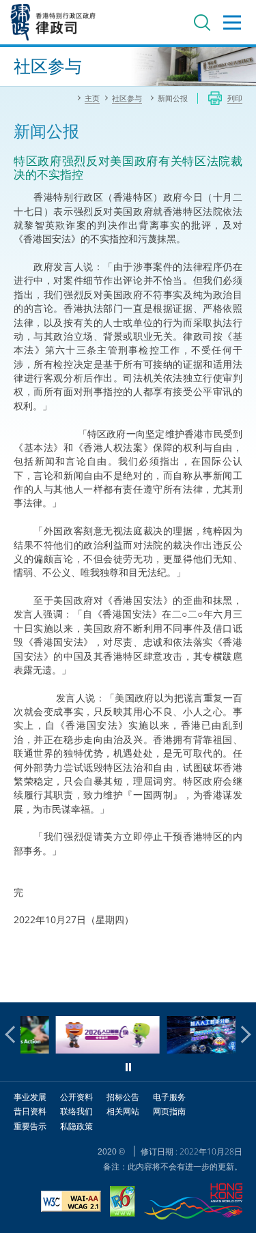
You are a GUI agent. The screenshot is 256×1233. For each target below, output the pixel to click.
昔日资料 (30, 1111)
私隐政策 (76, 1126)
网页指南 (169, 1111)
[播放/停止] (128, 1067)
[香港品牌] (193, 1203)
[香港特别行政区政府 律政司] (53, 22)
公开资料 (76, 1097)
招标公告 (122, 1097)
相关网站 (122, 1111)
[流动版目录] (232, 22)
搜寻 (202, 22)
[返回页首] (237, 984)
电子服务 (169, 1097)
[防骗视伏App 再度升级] (196, 1049)
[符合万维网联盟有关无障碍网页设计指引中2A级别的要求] (71, 1203)
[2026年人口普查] (85, 1049)
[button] (13, 1034)
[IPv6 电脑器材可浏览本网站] (122, 1203)
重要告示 (30, 1126)
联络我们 (76, 1111)
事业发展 (30, 1097)
